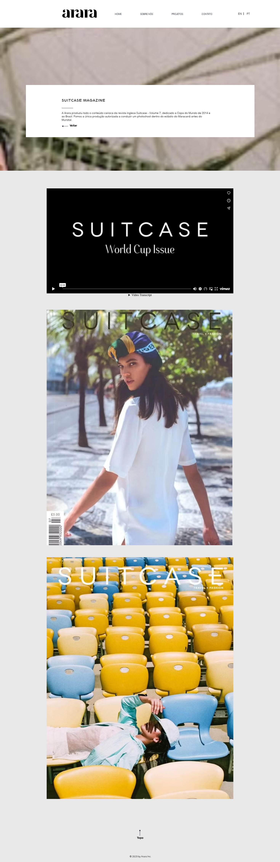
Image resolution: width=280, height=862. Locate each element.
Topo (140, 837)
